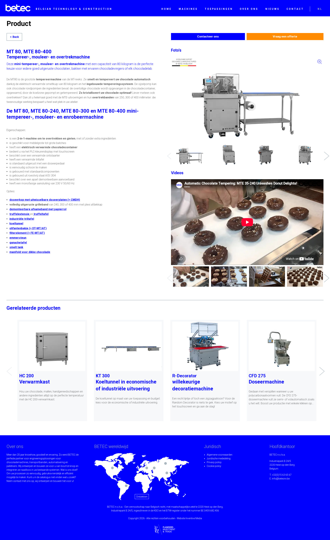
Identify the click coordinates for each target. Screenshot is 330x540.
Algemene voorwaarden (219, 454)
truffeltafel (40, 214)
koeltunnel (16, 223)
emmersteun (17, 237)
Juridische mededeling (218, 458)
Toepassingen (219, 9)
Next (325, 153)
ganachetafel (18, 242)
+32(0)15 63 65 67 (282, 474)
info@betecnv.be (281, 478)
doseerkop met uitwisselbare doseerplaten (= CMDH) (44, 199)
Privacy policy (214, 462)
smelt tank (16, 247)
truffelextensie (19, 214)
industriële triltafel (21, 218)
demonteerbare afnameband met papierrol (37, 209)
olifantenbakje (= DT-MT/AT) (28, 228)
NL (320, 9)
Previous (168, 153)
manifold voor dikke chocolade (29, 252)
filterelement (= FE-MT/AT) (27, 233)
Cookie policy (214, 466)
